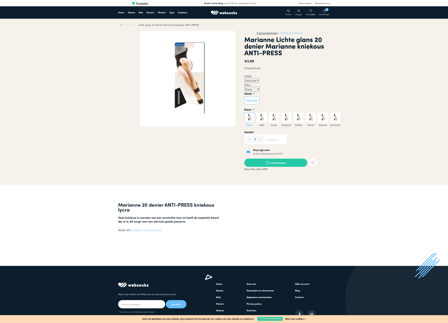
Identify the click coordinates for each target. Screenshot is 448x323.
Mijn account (302, 283)
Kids (141, 12)
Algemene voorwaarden (259, 297)
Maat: (249, 94)
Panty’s (220, 303)
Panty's (150, 12)
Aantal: (249, 132)
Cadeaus (182, 12)
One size (251, 100)
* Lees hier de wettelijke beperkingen (136, 311)
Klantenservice (322, 3)
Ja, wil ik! (176, 304)
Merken (162, 12)
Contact (299, 297)
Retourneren (305, 3)
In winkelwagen (278, 162)
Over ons (251, 283)
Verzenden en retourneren (260, 290)
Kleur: (249, 109)
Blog (297, 290)
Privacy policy (254, 303)
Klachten (251, 310)
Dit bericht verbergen (270, 318)
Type (171, 12)
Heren (121, 12)
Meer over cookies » (295, 319)
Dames (131, 12)
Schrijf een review (291, 33)
